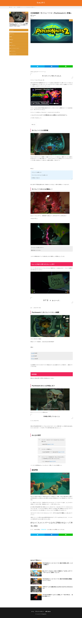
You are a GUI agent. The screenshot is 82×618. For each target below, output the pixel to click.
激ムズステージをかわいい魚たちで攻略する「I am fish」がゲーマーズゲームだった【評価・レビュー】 (57, 571)
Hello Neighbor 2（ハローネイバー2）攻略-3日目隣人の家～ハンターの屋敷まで (58, 563)
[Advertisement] (52, 54)
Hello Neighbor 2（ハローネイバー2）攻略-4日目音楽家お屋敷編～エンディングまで (58, 579)
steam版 (32, 353)
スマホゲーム (13, 45)
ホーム (32, 611)
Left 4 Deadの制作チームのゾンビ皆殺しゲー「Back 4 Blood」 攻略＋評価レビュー (58, 595)
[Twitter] (38, 66)
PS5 (11, 36)
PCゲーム (40, 594)
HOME (11, 7)
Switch (12, 39)
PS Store (32, 358)
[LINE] (66, 66)
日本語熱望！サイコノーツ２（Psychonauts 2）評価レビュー (26, 7)
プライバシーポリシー (39, 611)
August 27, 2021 (50, 444)
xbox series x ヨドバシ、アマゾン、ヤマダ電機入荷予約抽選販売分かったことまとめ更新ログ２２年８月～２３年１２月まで (18, 25)
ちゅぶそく (41, 2)
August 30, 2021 (53, 461)
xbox (14, 7)
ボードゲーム (13, 51)
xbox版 (32, 355)
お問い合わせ (48, 611)
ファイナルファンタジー (15, 48)
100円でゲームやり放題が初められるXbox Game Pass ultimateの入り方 (58, 587)
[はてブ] (52, 66)
